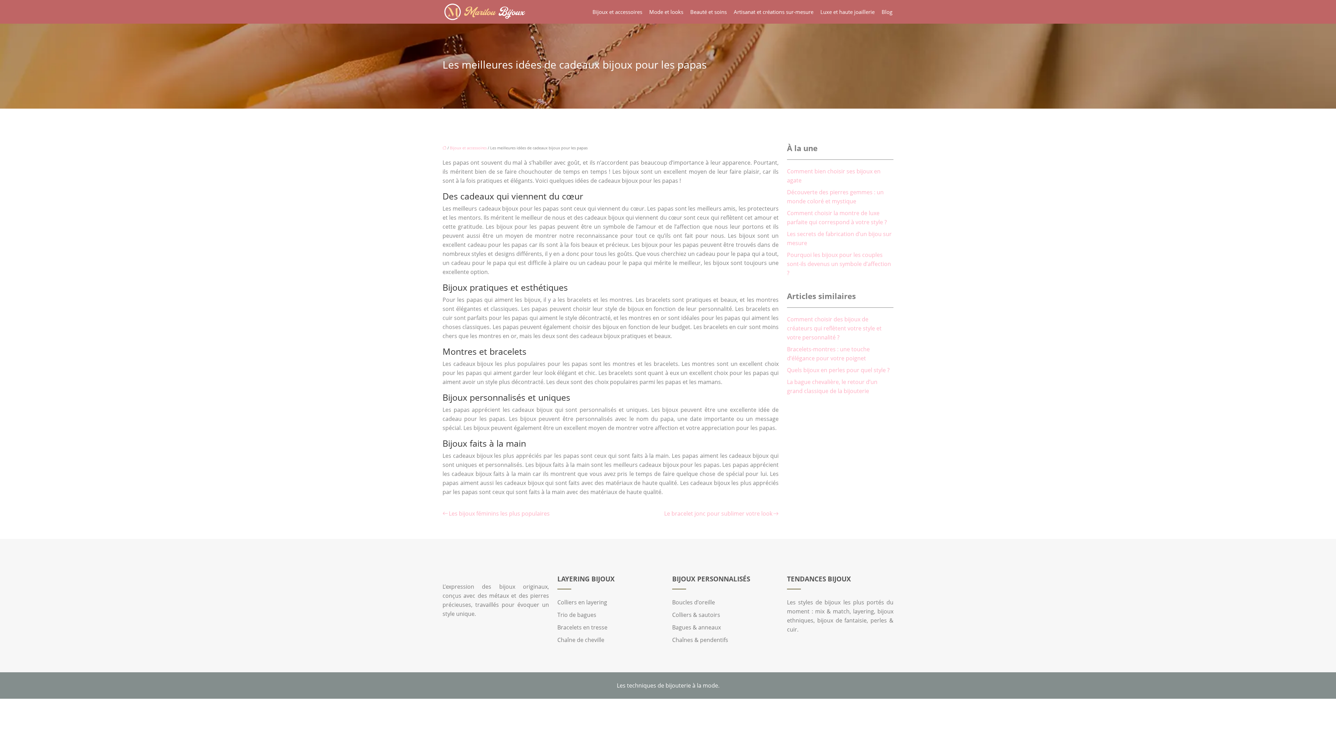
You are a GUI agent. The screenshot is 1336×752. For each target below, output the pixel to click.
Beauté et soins (708, 11)
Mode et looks (666, 11)
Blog (887, 11)
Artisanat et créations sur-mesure (773, 11)
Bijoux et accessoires (617, 11)
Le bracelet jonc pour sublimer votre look (718, 513)
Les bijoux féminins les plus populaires (499, 513)
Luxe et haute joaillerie (847, 11)
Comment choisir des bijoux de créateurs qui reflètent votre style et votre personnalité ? (834, 328)
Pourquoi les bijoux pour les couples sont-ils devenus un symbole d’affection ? (839, 264)
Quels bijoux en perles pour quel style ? (838, 370)
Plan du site (668, 703)
